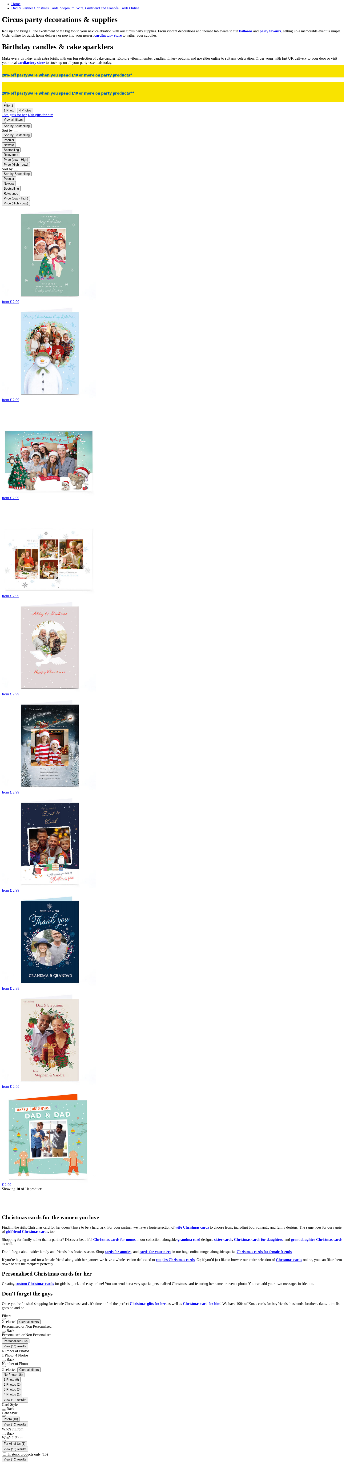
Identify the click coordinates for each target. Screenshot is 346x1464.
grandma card (188, 1240)
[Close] (4, 1318)
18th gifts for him (40, 115)
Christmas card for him (201, 1304)
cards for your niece (155, 1252)
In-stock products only (28, 1454)
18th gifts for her (14, 115)
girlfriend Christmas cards (27, 1232)
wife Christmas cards (192, 1227)
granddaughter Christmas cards (316, 1240)
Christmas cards (289, 1260)
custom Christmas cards (35, 1284)
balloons (245, 31)
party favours (270, 31)
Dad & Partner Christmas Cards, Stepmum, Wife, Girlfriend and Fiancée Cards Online (75, 8)
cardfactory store (108, 35)
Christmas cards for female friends (264, 1252)
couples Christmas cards (175, 1260)
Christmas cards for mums (114, 1240)
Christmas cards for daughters (258, 1240)
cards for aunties (118, 1252)
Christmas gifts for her (148, 1304)
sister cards (223, 1240)
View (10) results (15, 1346)
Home (15, 4)
